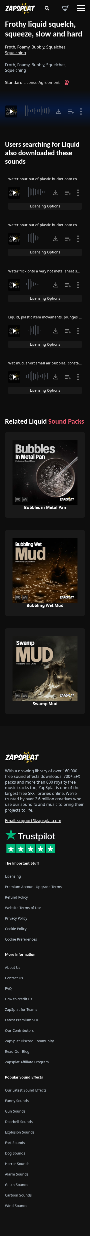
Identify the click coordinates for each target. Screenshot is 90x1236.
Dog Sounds (15, 1153)
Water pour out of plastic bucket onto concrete (48, 224)
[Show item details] (81, 111)
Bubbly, (38, 47)
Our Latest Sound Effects (25, 1090)
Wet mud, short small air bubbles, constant (45, 363)
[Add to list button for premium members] (71, 111)
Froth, (10, 47)
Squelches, (56, 47)
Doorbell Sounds (19, 1121)
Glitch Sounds (16, 1184)
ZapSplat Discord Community (29, 1041)
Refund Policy (16, 897)
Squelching (15, 52)
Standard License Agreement (32, 82)
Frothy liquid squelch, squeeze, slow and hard (43, 29)
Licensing (13, 876)
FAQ (8, 988)
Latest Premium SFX (21, 1020)
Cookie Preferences (21, 939)
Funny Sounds (17, 1100)
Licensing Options (45, 206)
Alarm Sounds (16, 1174)
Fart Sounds (15, 1142)
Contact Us (14, 978)
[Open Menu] (81, 8)
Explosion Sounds (19, 1132)
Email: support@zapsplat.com (33, 820)
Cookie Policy (15, 928)
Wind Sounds (16, 1205)
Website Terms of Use (23, 907)
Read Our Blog (17, 1051)
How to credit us (18, 999)
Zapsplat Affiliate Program (27, 1062)
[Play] (11, 111)
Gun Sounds (15, 1111)
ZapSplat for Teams (21, 1009)
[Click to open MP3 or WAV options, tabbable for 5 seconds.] (59, 111)
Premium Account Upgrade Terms (33, 886)
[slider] (37, 110)
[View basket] (65, 8)
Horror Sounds (17, 1163)
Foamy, (23, 47)
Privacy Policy (16, 918)
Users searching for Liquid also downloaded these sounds (42, 153)
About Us (12, 967)
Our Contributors (19, 1030)
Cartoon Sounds (18, 1195)
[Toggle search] (47, 8)
